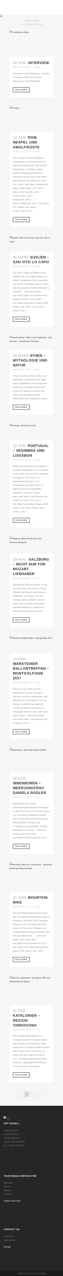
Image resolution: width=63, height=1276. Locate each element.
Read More (21, 90)
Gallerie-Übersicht (12, 1201)
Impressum (9, 1236)
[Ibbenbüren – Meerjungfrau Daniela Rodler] (31, 760)
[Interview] (31, 43)
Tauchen (8, 1194)
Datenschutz (9, 1240)
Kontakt (7, 1247)
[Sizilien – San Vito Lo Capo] (31, 243)
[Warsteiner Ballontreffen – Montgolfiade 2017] (31, 644)
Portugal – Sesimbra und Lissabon (31, 450)
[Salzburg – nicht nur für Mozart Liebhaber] (31, 545)
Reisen (7, 1186)
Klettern (7, 1190)
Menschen (8, 1183)
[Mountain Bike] (31, 877)
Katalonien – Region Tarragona (26, 1020)
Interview (38, 63)
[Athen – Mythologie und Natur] (31, 343)
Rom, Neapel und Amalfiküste (26, 142)
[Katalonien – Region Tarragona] (31, 990)
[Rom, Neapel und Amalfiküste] (31, 119)
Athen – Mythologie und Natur (30, 360)
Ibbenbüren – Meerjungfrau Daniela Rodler (29, 788)
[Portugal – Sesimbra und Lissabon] (31, 432)
